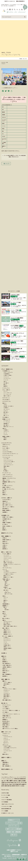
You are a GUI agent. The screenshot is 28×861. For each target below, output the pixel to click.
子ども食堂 (5, 417)
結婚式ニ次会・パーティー (8, 426)
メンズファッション (7, 463)
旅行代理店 (5, 508)
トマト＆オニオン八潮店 (6, 806)
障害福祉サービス (6, 632)
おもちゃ (4, 446)
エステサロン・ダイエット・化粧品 (9, 688)
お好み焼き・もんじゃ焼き (8, 406)
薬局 (3, 490)
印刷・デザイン (6, 503)
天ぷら (5, 413)
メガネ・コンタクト (7, 474)
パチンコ (5, 741)
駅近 (23, 785)
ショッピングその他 (7, 451)
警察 (3, 528)
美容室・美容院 (6, 696)
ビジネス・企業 (5, 498)
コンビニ (4, 450)
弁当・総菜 (5, 383)
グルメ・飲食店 (5, 369)
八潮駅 (19, 780)
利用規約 (10, 820)
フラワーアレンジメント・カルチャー (10, 714)
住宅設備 (5, 587)
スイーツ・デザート (7, 392)
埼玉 (9, 782)
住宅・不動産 (6, 580)
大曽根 (15, 782)
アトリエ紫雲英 (4, 810)
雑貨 (3, 492)
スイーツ (18, 777)
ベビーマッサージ (6, 567)
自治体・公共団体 (6, 526)
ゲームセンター (6, 739)
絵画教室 (4, 719)
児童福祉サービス (6, 631)
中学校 (4, 538)
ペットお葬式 (6, 571)
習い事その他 (5, 721)
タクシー (5, 597)
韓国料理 (5, 386)
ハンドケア (5, 691)
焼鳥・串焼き (6, 425)
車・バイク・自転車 (7, 636)
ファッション (5, 457)
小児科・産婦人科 (6, 665)
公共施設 (3, 515)
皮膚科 (4, 672)
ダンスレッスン (6, 705)
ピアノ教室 (5, 712)
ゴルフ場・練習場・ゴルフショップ (9, 747)
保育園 (21, 778)
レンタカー (5, 643)
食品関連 (4, 512)
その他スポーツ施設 (7, 746)
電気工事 (5, 565)
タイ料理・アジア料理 (7, 375)
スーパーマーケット (7, 455)
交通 (3, 596)
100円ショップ (6, 444)
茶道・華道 (5, 726)
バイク (5, 642)
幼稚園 (4, 547)
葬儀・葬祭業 (6, 609)
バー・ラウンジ (6, 422)
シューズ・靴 (6, 458)
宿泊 (3, 613)
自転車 (5, 649)
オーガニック (5, 388)
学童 (3, 611)
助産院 (4, 659)
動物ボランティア (6, 533)
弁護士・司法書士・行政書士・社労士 (10, 626)
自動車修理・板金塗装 (7, 648)
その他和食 (5, 407)
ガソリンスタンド (6, 639)
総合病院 (4, 676)
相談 (3, 620)
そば (5, 777)
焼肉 (4, 384)
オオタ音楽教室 (4, 801)
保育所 (4, 541)
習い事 (3, 703)
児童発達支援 (5, 604)
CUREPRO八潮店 (5, 792)
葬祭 (4, 607)
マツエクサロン (6, 693)
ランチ (8, 778)
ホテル (5, 614)
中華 (4, 381)
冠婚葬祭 (4, 605)
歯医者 (4, 668)
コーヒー (15, 777)
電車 (4, 602)
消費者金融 (5, 762)
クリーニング (6, 555)
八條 (4, 780)
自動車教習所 (5, 723)
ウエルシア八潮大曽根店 (6, 799)
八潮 (6, 780)
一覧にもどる (6, 163)
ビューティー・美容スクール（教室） (10, 710)
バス (4, 598)
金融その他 (5, 764)
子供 (5, 784)
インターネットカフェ (7, 736)
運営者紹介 (19, 829)
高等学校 (4, 548)
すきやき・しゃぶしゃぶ (7, 372)
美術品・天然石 (6, 487)
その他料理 (5, 370)
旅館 (4, 616)
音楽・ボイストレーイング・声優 (10, 728)
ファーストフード (6, 378)
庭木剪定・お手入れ (7, 592)
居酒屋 (16, 784)
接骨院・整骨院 (6, 684)
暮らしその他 (5, 618)
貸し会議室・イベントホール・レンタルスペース (11, 564)
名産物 (5, 437)
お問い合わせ (14, 835)
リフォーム (5, 559)
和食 (3, 403)
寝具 (3, 483)
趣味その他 (5, 754)
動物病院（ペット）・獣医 (8, 577)
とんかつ (5, 410)
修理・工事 (5, 590)
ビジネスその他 (6, 499)
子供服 (5, 469)
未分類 (3, 653)
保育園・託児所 (6, 539)
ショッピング (4, 443)
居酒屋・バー (5, 419)
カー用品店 (5, 637)
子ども (18, 782)
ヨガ (4, 752)
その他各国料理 (6, 373)
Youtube (13, 845)
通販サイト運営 (5, 757)
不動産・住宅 (5, 579)
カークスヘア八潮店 (5, 795)
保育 (19, 778)
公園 (3, 520)
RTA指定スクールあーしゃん (7, 813)
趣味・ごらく (4, 732)
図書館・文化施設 (6, 522)
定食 (7, 784)
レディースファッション (7, 464)
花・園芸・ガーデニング (8, 489)
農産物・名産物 (6, 436)
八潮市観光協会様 (15, 854)
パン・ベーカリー (6, 394)
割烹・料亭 (5, 412)
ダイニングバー (6, 420)
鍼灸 (4, 685)
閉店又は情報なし (6, 769)
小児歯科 (10, 784)
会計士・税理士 (6, 623)
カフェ (5, 391)
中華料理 (16, 778)
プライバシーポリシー (13, 826)
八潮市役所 (15, 780)
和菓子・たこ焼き (6, 395)
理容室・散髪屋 (6, 695)
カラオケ (5, 738)
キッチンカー (5, 397)
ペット (4, 569)
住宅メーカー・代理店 (7, 588)
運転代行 (5, 600)
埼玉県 (11, 782)
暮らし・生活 (4, 552)
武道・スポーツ (6, 717)
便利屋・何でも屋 (6, 624)
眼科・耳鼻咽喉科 (6, 674)
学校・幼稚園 (4, 536)
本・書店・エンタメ (7, 485)
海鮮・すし (5, 415)
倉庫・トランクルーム (7, 561)
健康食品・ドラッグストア (8, 478)
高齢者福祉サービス (7, 634)
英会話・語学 (5, 724)
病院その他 (5, 670)
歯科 (9, 786)
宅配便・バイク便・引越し (8, 562)
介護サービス (6, 629)
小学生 (13, 784)
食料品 (4, 494)
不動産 (5, 581)
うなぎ (5, 404)
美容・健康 (4, 679)
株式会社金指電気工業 (6, 808)
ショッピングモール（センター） (10, 453)
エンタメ (4, 735)
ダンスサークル (6, 749)
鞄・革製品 (5, 470)
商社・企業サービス (7, 504)
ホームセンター (6, 472)
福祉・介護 (5, 628)
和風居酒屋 (5, 423)
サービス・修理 (6, 553)
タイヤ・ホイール (6, 640)
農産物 (5, 439)
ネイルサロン (6, 690)
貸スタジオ (5, 742)
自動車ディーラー (6, 646)
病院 (2, 656)
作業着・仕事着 (6, 466)
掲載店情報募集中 (20, 1)
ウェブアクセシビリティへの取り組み (14, 823)
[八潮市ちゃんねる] (14, 10)
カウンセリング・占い (7, 621)
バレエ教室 (5, 706)
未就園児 (23, 784)
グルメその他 (5, 399)
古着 (4, 467)
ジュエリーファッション (7, 460)
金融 (2, 760)
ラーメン (5, 379)
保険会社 (4, 501)
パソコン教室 (5, 708)
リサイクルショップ (7, 476)
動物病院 (4, 661)
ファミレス (5, 376)
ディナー (4, 778)
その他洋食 (5, 430)
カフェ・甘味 (5, 389)
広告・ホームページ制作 (8, 506)
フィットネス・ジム (7, 750)
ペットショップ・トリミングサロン (9, 572)
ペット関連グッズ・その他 (8, 574)
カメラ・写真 (5, 448)
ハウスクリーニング (7, 558)
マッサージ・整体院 (7, 682)
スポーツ (4, 744)
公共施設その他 (6, 519)
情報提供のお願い (11, 832)
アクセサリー (5, 733)
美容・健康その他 (6, 700)
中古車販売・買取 (6, 645)
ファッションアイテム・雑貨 (8, 461)
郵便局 (4, 529)
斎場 (5, 608)
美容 (3, 687)
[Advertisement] (14, 36)
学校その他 (5, 543)
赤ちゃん (19, 786)
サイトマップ (16, 820)
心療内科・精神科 (6, 667)
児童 (2, 780)
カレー (5, 433)
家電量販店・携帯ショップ (8, 481)
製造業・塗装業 (6, 510)
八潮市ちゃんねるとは (9, 1)
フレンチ (5, 434)
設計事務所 (6, 585)
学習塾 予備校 (5, 715)
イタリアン (5, 431)
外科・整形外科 (6, 663)
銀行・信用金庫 (6, 766)
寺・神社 (4, 524)
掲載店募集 (18, 832)
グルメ (11, 777)
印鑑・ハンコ (5, 480)
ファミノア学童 (4, 797)
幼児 (20, 784)
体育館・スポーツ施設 (7, 517)
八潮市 (10, 780)
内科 (3, 658)
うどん (2, 777)
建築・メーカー (7, 584)
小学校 (4, 545)
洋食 (3, 428)
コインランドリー (6, 556)
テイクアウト (5, 401)
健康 (3, 681)
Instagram (13, 840)
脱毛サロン (5, 698)
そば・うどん (6, 409)
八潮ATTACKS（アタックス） (7, 804)
